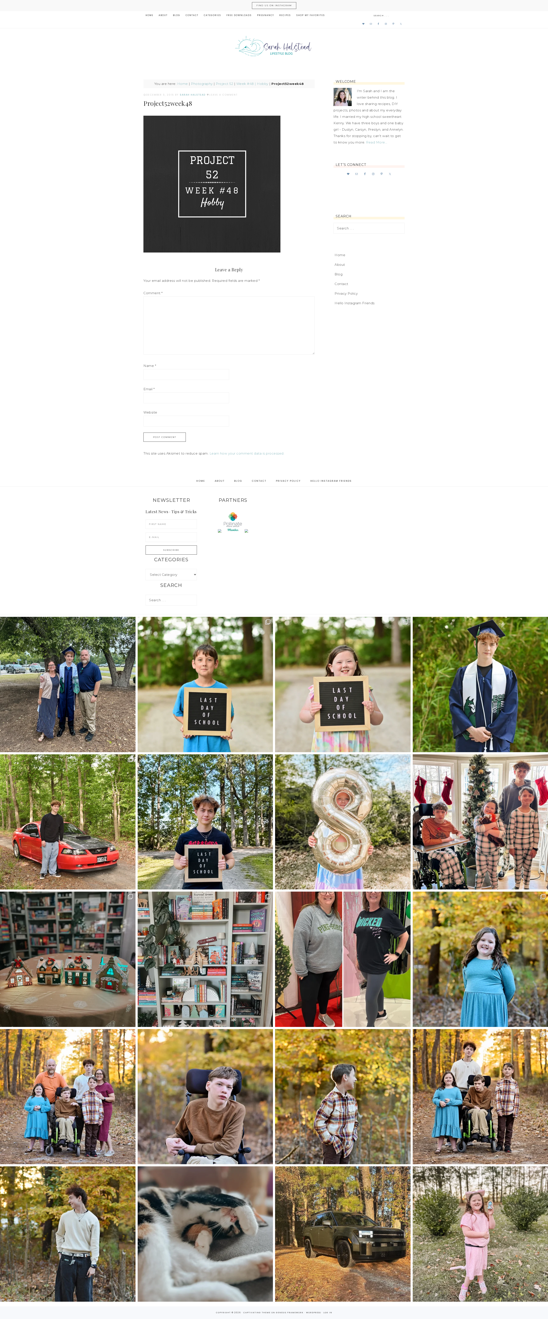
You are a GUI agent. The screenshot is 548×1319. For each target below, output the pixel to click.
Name (149, 366)
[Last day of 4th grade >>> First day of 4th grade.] (205, 684)
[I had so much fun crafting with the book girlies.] (68, 959)
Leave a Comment (223, 94)
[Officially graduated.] (68, 684)
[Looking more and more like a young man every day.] (205, 1096)
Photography (202, 84)
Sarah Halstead (274, 47)
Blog (338, 274)
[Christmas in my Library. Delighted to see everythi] (205, 959)
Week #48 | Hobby (252, 84)
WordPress (313, 1312)
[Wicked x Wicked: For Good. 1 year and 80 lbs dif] (343, 959)
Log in (327, 1312)
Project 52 (224, 84)
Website (150, 412)
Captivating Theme (257, 1312)
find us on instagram (274, 5)
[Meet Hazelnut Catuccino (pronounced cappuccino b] (205, 1234)
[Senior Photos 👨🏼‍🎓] (68, 822)
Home (182, 84)
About (340, 265)
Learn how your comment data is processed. (247, 453)
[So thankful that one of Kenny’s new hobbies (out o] (343, 1234)
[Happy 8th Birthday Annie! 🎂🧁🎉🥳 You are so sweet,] (343, 822)
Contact (341, 284)
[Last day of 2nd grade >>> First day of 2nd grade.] (343, 684)
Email (149, 389)
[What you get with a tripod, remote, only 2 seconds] (68, 1096)
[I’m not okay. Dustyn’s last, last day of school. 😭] (205, 822)
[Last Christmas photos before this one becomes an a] (68, 1234)
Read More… (376, 142)
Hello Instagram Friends (355, 303)
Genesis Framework (290, 1312)
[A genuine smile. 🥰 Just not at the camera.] (343, 1096)
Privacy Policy (346, 293)
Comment (153, 293)
